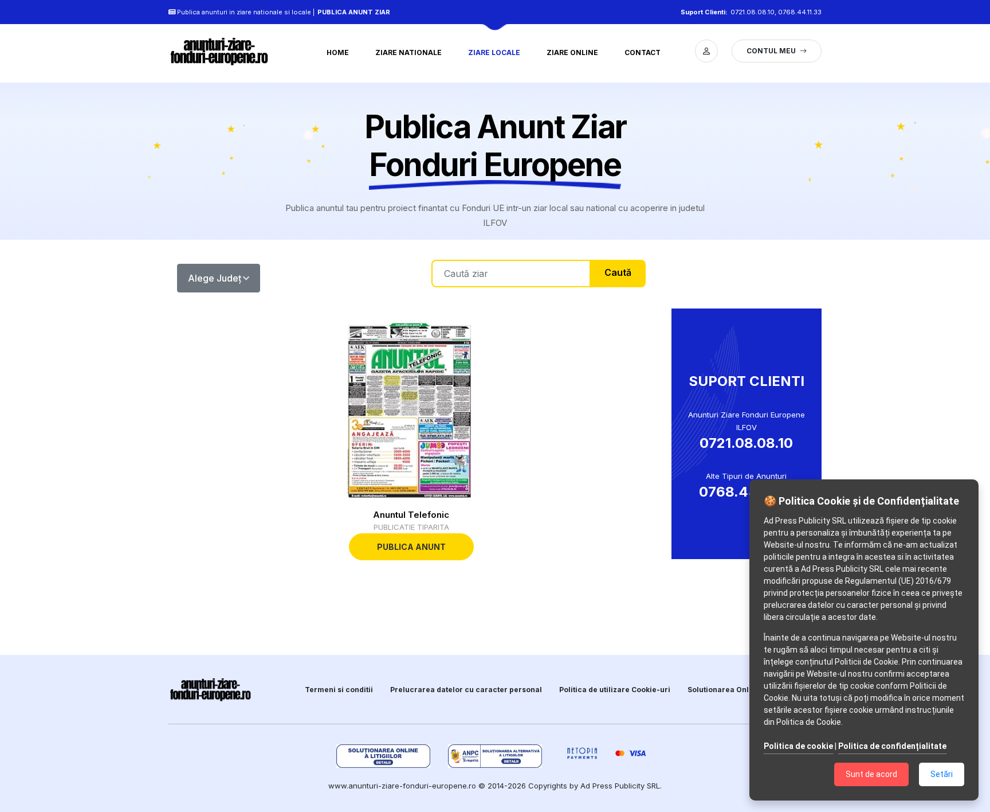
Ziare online (572, 52)
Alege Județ (214, 278)
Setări (941, 774)
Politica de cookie (798, 746)
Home (338, 52)
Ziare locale (494, 52)
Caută (617, 272)
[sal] (495, 756)
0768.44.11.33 (800, 12)
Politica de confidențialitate (892, 746)
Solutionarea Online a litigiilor (742, 689)
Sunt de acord (871, 774)
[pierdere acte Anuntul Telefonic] (411, 410)
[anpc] (383, 756)
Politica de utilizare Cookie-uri (614, 689)
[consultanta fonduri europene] (706, 51)
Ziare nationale (408, 52)
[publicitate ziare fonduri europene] (225, 51)
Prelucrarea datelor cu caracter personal (466, 689)
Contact (642, 52)
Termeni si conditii (339, 689)
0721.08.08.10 (752, 12)
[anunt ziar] (211, 689)
